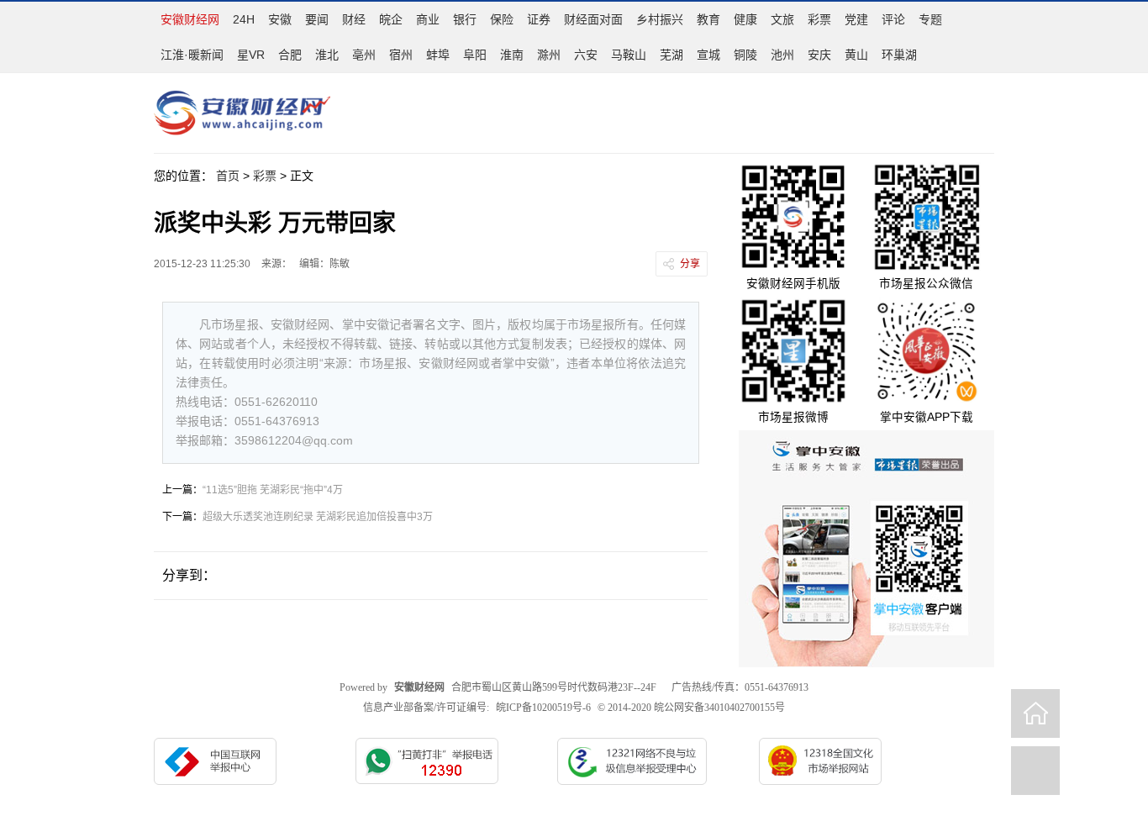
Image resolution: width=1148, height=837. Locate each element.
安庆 (819, 54)
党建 (856, 19)
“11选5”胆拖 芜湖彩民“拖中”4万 (273, 490)
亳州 (364, 54)
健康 (745, 19)
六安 (586, 54)
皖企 (391, 19)
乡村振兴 (659, 19)
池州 (782, 54)
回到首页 (1035, 713)
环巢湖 (899, 54)
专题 (930, 19)
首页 (228, 175)
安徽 (280, 19)
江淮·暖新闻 (192, 54)
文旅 (782, 19)
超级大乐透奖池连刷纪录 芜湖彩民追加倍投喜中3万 (318, 517)
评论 (893, 19)
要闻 (317, 19)
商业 (428, 19)
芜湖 (671, 54)
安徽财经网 (190, 19)
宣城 (708, 54)
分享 (690, 264)
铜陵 (745, 54)
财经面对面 (593, 19)
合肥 (290, 54)
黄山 (856, 54)
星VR (251, 54)
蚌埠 (438, 54)
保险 (501, 19)
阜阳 (475, 54)
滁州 (549, 54)
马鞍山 (628, 54)
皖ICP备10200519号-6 (543, 707)
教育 (708, 19)
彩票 (819, 19)
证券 (538, 19)
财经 (354, 19)
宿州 (401, 54)
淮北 (327, 54)
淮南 (512, 54)
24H (244, 19)
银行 (465, 19)
